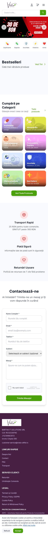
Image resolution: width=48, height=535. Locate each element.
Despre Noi (6, 454)
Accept (18, 531)
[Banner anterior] (3, 27)
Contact (5, 458)
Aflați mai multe (29, 525)
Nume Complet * (12, 314)
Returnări (5, 477)
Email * (9, 326)
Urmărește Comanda (10, 481)
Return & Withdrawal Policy (13, 504)
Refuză (7, 531)
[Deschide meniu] (43, 4)
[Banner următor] (44, 27)
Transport (6, 466)
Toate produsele (36, 110)
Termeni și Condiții (9, 493)
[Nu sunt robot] (9, 387)
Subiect (9, 349)
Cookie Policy (7, 500)
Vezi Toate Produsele (24, 193)
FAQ (3, 462)
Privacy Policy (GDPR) (11, 497)
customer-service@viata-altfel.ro (15, 443)
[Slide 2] (25, 35)
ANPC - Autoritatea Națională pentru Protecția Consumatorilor (23, 513)
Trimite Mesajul (24, 398)
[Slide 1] (23, 36)
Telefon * (9, 337)
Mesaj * (9, 361)
